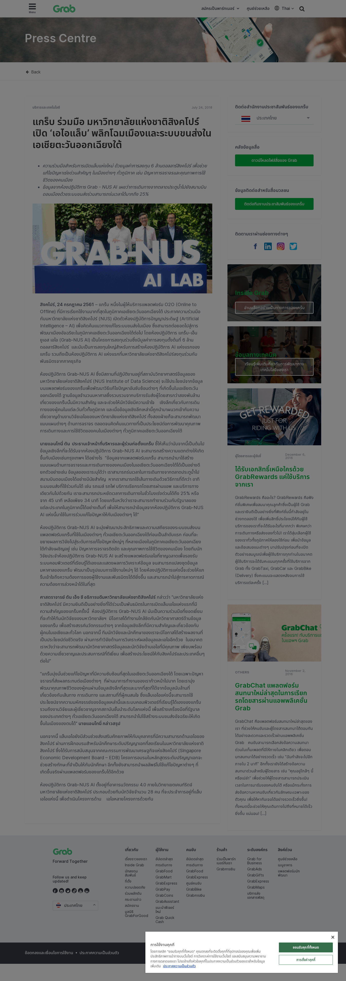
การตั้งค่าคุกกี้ (305, 960)
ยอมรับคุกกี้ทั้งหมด (306, 947)
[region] (241, 952)
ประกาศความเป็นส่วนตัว (179, 966)
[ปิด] (332, 937)
